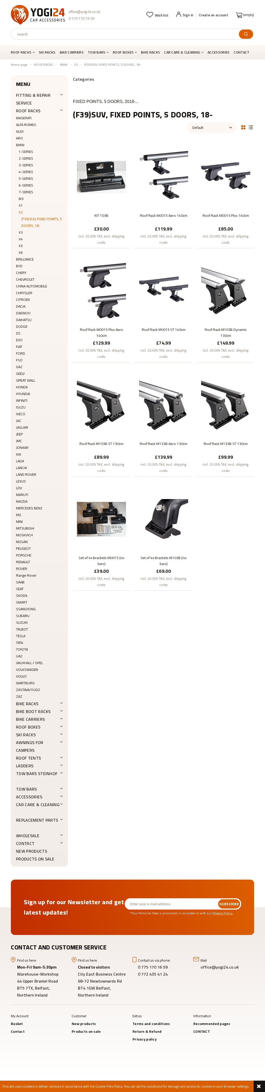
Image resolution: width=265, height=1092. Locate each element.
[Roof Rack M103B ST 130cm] (101, 405)
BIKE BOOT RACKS (33, 711)
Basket (17, 1023)
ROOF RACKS (28, 111)
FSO (19, 360)
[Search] (246, 34)
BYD (19, 266)
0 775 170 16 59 (81, 18)
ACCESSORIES (29, 797)
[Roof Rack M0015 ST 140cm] (163, 290)
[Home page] (38, 15)
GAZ (19, 366)
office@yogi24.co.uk (84, 11)
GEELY (20, 373)
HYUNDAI (23, 393)
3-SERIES (26, 165)
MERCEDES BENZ (29, 508)
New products (31, 851)
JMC (19, 440)
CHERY (21, 272)
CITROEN (23, 299)
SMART (21, 602)
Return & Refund (146, 1031)
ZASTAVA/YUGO (28, 689)
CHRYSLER (24, 292)
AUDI (20, 131)
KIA (18, 454)
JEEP (19, 434)
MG (18, 514)
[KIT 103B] (101, 176)
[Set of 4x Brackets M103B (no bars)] (163, 519)
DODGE (21, 326)
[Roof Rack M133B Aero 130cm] (163, 405)
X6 (21, 252)
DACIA (20, 306)
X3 (21, 232)
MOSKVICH (24, 535)
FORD (20, 353)
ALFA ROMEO (26, 124)
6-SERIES (26, 185)
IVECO (20, 414)
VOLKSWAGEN (27, 669)
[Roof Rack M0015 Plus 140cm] (225, 176)
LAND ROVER (26, 474)
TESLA (20, 636)
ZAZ (19, 696)
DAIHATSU (24, 319)
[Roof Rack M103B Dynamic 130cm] (225, 290)
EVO (19, 340)
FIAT (19, 346)
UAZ (19, 656)
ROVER (21, 568)
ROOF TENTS (28, 758)
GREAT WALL (25, 380)
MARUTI (22, 494)
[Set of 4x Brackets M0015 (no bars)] (101, 519)
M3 (21, 198)
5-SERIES (26, 178)
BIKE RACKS (27, 704)
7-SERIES (26, 192)
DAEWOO (23, 313)
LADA (20, 461)
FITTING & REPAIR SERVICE (33, 99)
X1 (21, 205)
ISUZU (21, 407)
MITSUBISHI (25, 528)
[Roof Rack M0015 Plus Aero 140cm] (101, 290)
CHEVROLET (25, 279)
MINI (19, 521)
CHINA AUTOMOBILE (31, 286)
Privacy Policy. (222, 913)
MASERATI (24, 118)
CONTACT (25, 843)
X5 (21, 245)
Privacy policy (144, 1039)
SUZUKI (22, 622)
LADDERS (24, 766)
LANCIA (21, 467)
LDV (19, 488)
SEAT (20, 588)
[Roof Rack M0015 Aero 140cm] (163, 176)
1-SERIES (26, 151)
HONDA (22, 387)
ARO (19, 138)
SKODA (21, 595)
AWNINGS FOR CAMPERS (29, 746)
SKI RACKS (26, 735)
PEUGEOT (23, 548)
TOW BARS (26, 789)
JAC (18, 420)
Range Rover (26, 575)
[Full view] (251, 126)
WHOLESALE (27, 836)
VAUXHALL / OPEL (29, 662)
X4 (21, 239)
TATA (19, 642)
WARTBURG (25, 683)
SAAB (20, 582)
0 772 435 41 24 (153, 974)
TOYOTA (22, 649)
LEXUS (21, 481)
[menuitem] (24, 52)
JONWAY (22, 447)
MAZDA (21, 501)
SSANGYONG (26, 609)
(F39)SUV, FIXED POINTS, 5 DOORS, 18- (41, 222)
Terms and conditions (151, 1023)
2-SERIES (26, 158)
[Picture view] (243, 126)
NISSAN (22, 541)
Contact (18, 1031)
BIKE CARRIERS (30, 719)
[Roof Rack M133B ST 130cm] (225, 405)
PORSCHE (23, 555)
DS (18, 333)
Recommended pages (211, 1023)
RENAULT (23, 562)
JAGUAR (22, 427)
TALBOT (22, 629)
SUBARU (23, 615)
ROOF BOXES (28, 727)
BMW (20, 145)
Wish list (161, 15)
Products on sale (35, 859)
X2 (21, 212)
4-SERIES (26, 171)
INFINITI (21, 400)
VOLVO (21, 676)
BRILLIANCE (25, 259)
